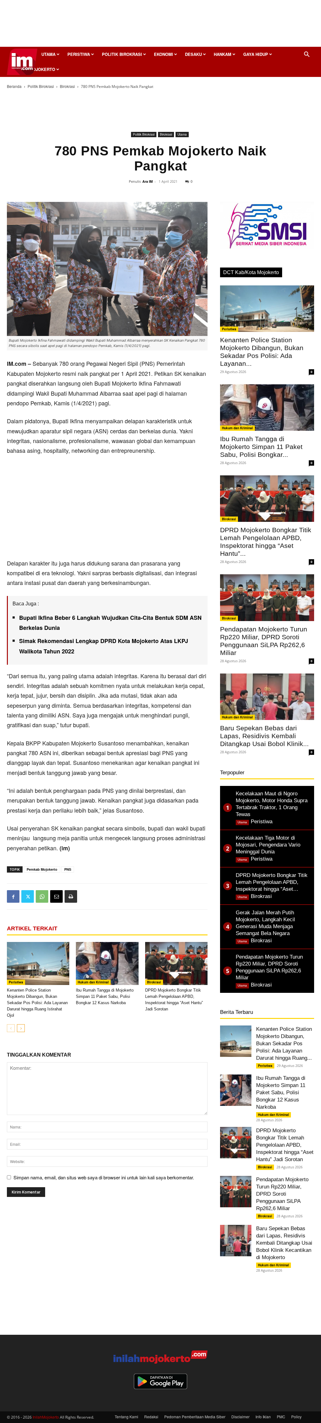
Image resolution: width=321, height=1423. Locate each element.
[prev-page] (11, 1028)
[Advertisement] (160, 25)
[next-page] (21, 1028)
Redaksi (151, 1416)
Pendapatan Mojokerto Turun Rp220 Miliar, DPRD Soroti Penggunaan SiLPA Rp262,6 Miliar (282, 1194)
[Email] (56, 896)
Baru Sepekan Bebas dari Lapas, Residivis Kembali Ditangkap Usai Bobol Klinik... (264, 735)
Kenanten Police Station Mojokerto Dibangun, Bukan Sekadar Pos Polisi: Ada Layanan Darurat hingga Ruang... (284, 1043)
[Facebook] (13, 896)
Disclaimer (240, 1416)
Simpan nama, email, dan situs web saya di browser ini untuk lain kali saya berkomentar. (103, 1177)
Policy (296, 1416)
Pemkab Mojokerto (42, 869)
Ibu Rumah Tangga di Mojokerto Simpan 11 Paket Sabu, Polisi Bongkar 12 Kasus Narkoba (105, 996)
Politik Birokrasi (122, 54)
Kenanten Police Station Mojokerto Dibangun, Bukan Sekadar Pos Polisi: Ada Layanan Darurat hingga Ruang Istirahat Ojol (37, 1003)
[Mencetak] (71, 896)
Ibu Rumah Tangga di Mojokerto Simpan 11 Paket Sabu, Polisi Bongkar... (261, 446)
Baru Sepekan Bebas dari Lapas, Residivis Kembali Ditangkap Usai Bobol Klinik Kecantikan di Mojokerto (284, 1243)
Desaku (193, 54)
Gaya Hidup (255, 54)
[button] (306, 54)
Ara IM (147, 181)
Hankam (222, 54)
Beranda (14, 86)
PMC (281, 1416)
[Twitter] (27, 896)
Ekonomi (163, 54)
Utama (48, 54)
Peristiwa (78, 54)
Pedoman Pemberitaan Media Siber (194, 1416)
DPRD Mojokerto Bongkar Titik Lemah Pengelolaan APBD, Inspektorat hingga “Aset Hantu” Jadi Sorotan (284, 1145)
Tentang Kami (126, 1416)
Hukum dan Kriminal (93, 982)
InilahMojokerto (46, 1417)
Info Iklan (263, 1416)
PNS (67, 869)
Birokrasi (67, 86)
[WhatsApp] (42, 896)
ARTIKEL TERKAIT (32, 928)
